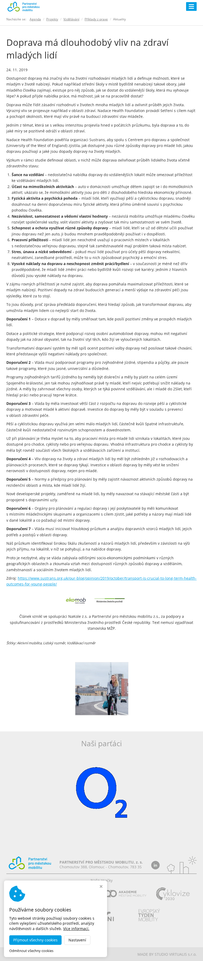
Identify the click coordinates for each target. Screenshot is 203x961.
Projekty (52, 19)
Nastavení (77, 939)
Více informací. (76, 928)
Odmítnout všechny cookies (31, 951)
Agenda (35, 19)
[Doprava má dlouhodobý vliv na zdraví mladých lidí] (101, 688)
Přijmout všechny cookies (35, 939)
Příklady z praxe (96, 19)
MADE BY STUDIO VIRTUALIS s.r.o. (167, 954)
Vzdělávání (71, 19)
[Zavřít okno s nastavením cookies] (101, 887)
